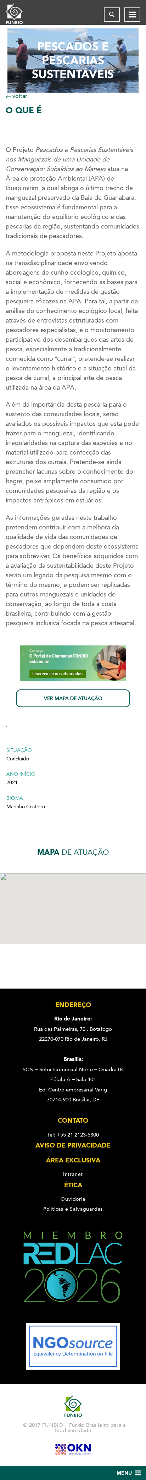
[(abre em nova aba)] (73, 1318)
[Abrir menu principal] (132, 14)
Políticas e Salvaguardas (73, 1209)
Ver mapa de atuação (73, 698)
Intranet (73, 1174)
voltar (19, 96)
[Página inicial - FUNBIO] (20, 15)
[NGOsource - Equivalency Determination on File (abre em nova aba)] (73, 1368)
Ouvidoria (73, 1199)
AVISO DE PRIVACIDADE (73, 1146)
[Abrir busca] (112, 14)
